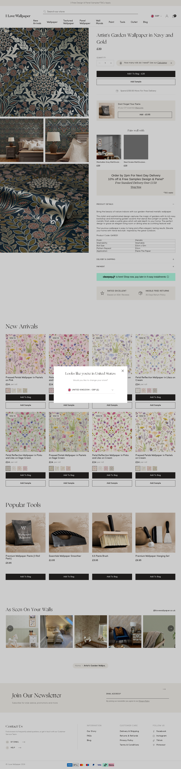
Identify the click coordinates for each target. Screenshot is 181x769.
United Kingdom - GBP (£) (85, 390)
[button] (123, 371)
